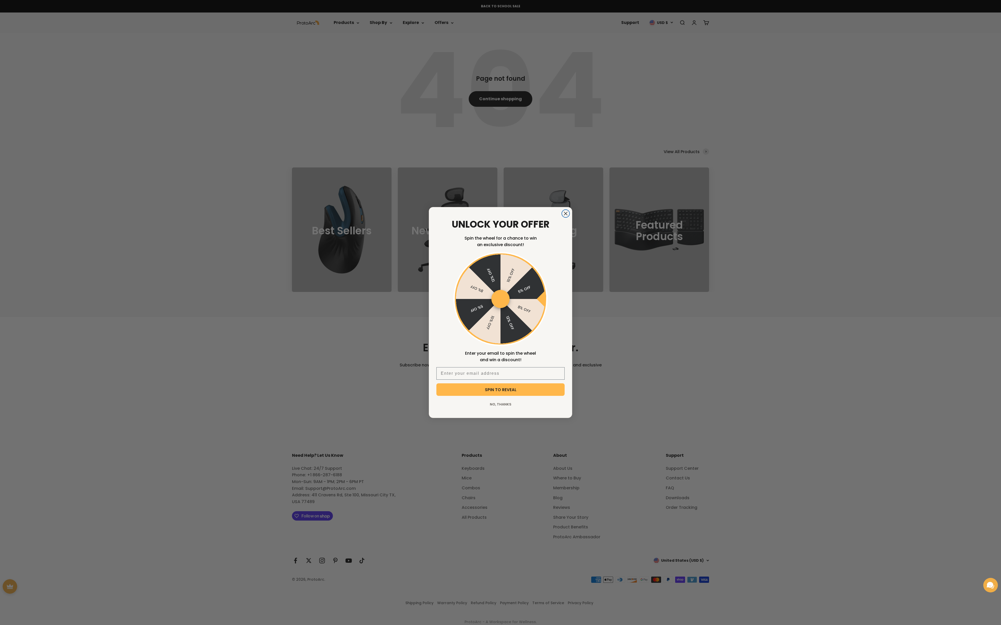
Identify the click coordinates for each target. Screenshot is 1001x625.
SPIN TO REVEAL (500, 389)
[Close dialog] (566, 213)
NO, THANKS (500, 404)
